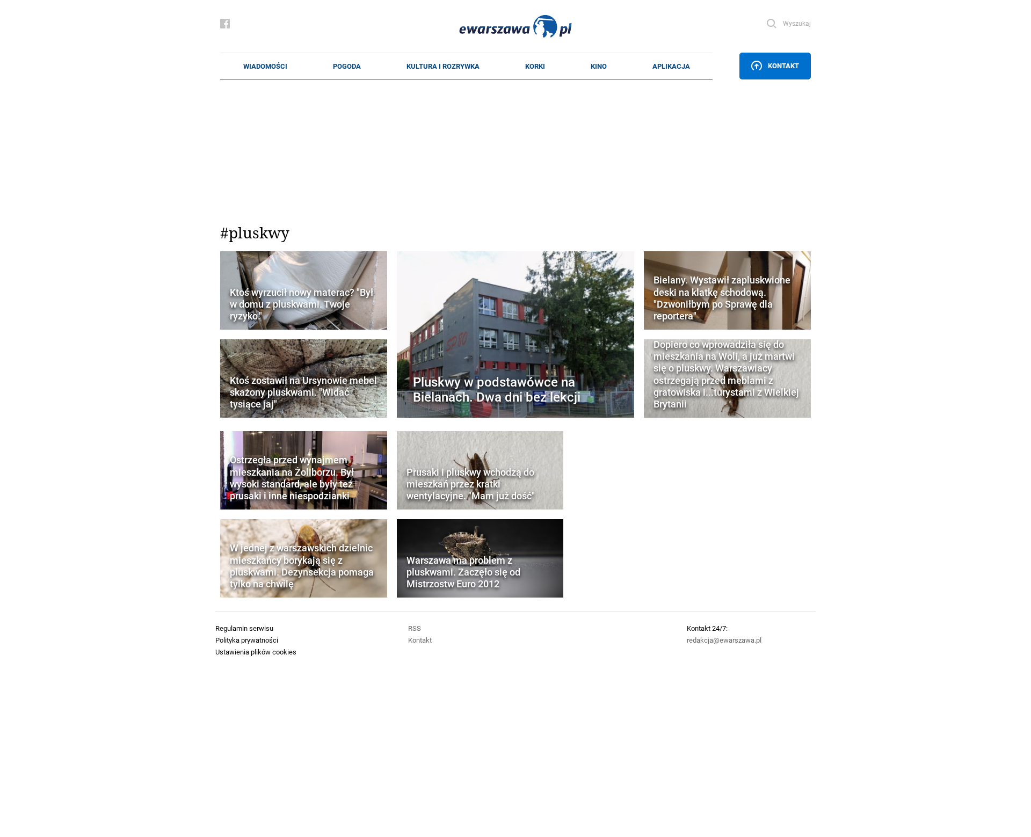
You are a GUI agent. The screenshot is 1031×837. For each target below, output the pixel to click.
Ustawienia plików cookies (255, 651)
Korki (535, 66)
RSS (414, 628)
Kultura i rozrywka (443, 66)
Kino (599, 66)
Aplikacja (671, 66)
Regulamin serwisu (244, 628)
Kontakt (783, 65)
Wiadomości (265, 66)
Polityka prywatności (246, 640)
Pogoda (347, 66)
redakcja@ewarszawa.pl (724, 640)
